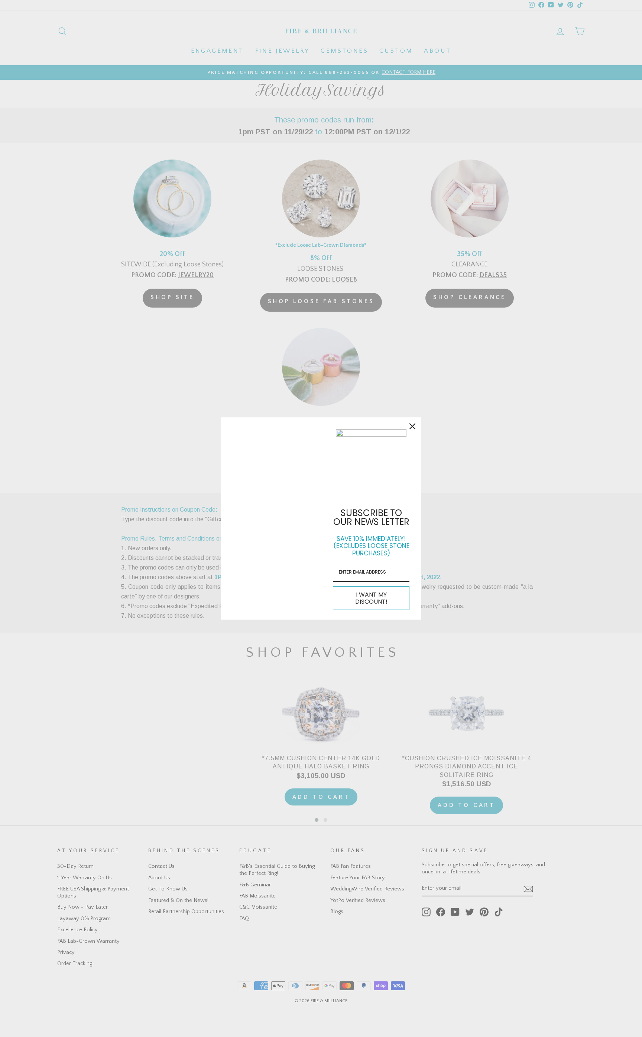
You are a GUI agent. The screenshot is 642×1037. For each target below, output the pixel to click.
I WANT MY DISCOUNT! (371, 598)
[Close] (412, 426)
